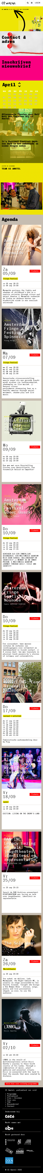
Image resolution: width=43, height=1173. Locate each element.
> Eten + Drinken (13, 1098)
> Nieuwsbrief (12, 1104)
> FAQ (7, 1102)
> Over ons (10, 1100)
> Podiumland (11, 1096)
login (37, 3)
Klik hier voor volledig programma (21, 1083)
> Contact (9, 1106)
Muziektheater (9, 969)
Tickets (34, 271)
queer (5, 802)
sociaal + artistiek (12, 716)
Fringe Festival (10, 279)
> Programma (10, 1094)
